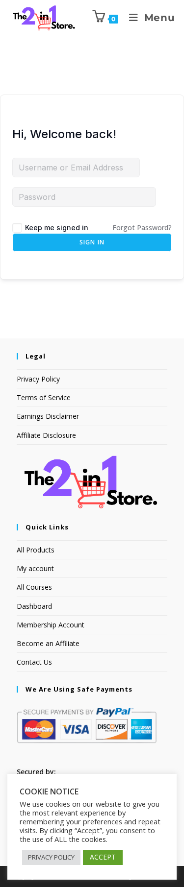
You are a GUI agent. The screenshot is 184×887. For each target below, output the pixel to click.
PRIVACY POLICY (51, 857)
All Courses (34, 587)
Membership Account (50, 624)
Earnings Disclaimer (48, 416)
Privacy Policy (38, 379)
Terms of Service (44, 397)
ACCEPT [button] (103, 857)
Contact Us (34, 662)
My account (35, 568)
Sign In (92, 242)
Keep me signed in (56, 227)
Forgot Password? (142, 227)
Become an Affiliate (48, 643)
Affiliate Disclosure (46, 435)
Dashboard (34, 606)
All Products (35, 549)
